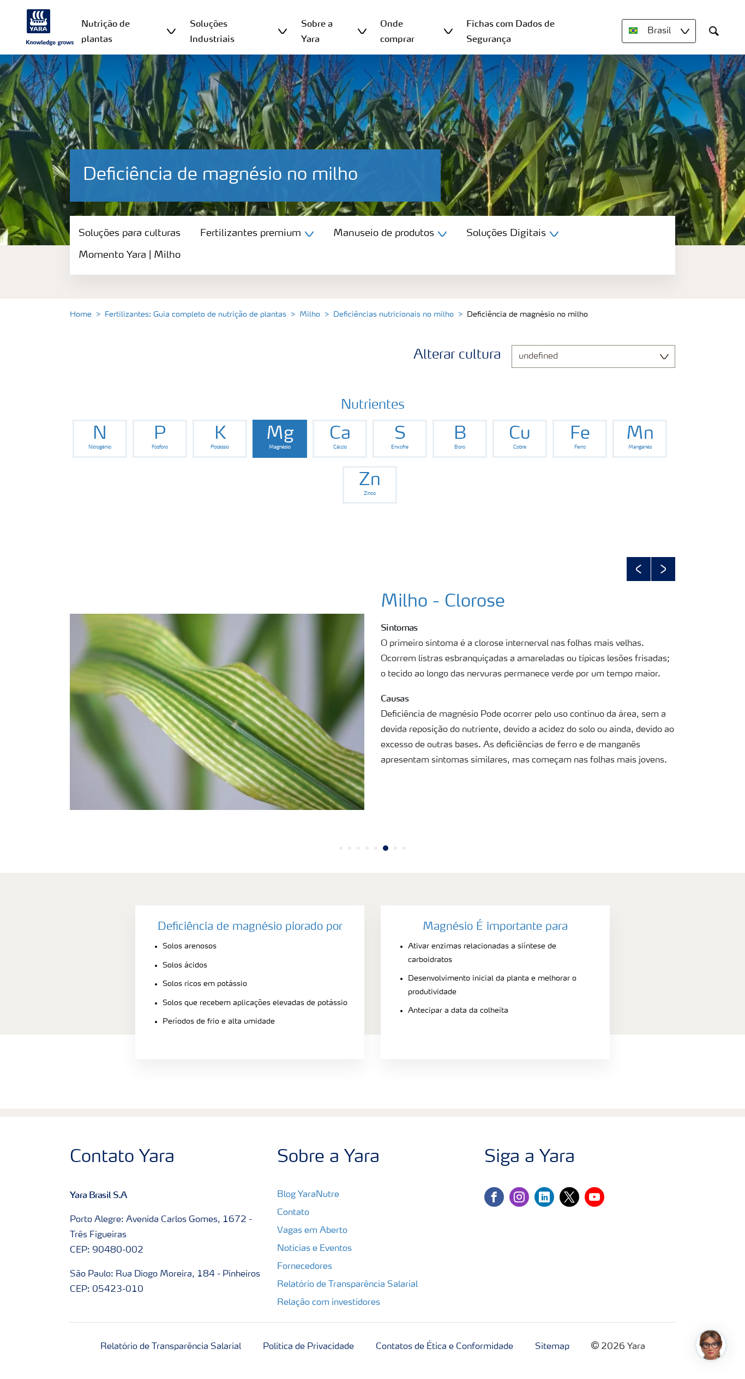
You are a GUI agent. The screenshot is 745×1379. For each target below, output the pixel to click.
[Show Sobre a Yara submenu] (362, 31)
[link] (100, 439)
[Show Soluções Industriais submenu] (282, 31)
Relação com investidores (328, 1302)
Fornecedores (304, 1266)
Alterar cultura (457, 355)
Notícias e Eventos (314, 1248)
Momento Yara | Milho (130, 255)
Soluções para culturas (130, 233)
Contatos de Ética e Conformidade (444, 1346)
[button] (639, 569)
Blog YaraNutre (308, 1194)
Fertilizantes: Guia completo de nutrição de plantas (195, 314)
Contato (293, 1212)
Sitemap (552, 1346)
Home (81, 314)
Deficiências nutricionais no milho (393, 314)
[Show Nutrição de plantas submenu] (171, 31)
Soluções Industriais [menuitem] (212, 31)
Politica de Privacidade (308, 1346)
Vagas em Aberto (312, 1230)
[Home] (50, 27)
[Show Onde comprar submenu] (448, 31)
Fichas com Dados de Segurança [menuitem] (510, 31)
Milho (309, 314)
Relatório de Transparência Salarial (347, 1284)
